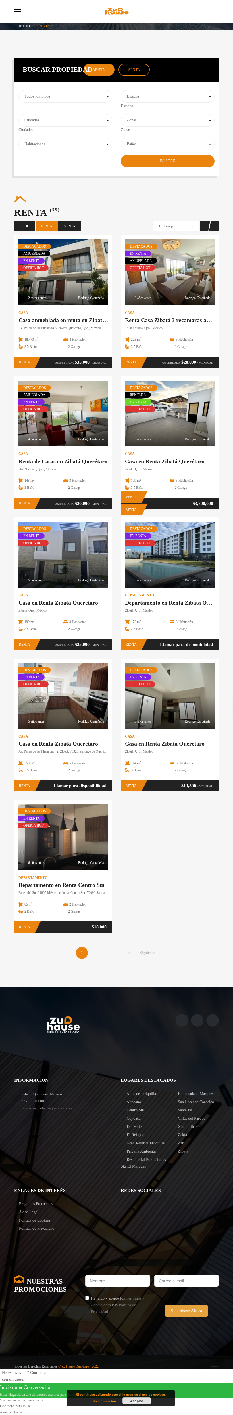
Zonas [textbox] (125, 130)
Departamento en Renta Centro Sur (61, 885)
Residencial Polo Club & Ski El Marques (144, 1162)
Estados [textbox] (127, 106)
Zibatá (182, 1151)
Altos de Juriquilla (141, 1094)
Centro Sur (135, 1110)
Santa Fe (184, 1110)
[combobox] (127, 106)
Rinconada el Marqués (195, 1094)
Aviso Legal (28, 1212)
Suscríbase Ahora (186, 1310)
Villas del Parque (191, 1118)
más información (103, 1401)
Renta (99, 70)
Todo (25, 226)
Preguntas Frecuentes (36, 1204)
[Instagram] (197, 1020)
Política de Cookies (34, 1220)
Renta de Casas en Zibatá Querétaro (62, 461)
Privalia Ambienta (141, 1151)
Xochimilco (187, 1127)
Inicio (24, 26)
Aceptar (136, 1400)
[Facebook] (182, 1020)
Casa (23, 313)
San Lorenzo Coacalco (195, 1102)
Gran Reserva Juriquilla (145, 1143)
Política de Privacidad (36, 1228)
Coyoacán (134, 1118)
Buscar (168, 161)
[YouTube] (212, 1020)
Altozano (133, 1102)
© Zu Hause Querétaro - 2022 (78, 1366)
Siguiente (147, 953)
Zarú (181, 1143)
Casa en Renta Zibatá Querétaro (165, 461)
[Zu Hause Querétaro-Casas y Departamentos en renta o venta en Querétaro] (116, 11)
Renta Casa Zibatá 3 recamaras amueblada (177, 320)
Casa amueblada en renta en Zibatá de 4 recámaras (81, 320)
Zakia (182, 1135)
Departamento (139, 595)
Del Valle (134, 1127)
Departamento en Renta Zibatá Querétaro (176, 602)
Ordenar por (167, 226)
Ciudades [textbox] (25, 130)
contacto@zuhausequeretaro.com (47, 1108)
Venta (134, 70)
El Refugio (135, 1135)
